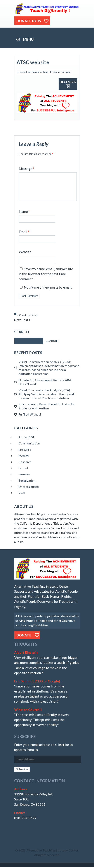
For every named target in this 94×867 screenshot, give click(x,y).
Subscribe (22, 769)
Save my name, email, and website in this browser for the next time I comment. (46, 274)
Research (25, 462)
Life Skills (25, 449)
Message (26, 169)
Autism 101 (26, 437)
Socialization (27, 480)
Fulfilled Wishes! (30, 414)
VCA (22, 493)
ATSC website (33, 62)
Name (24, 211)
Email (24, 232)
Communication (29, 443)
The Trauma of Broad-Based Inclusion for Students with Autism (47, 406)
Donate (23, 635)
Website (25, 252)
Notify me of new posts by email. (48, 287)
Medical (24, 456)
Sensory (24, 474)
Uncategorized (29, 486)
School (23, 468)
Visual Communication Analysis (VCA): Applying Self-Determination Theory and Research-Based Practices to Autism (46, 394)
